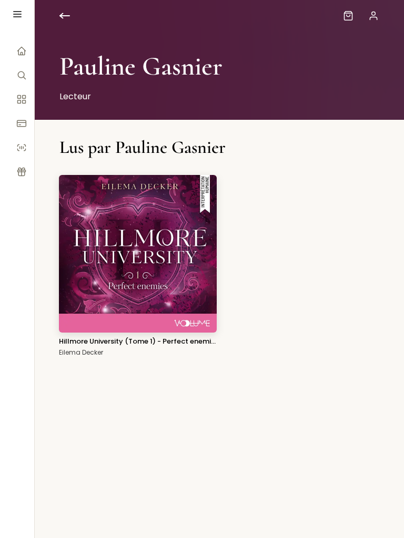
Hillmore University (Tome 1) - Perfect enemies (138, 341)
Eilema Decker (81, 352)
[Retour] (73, 16)
